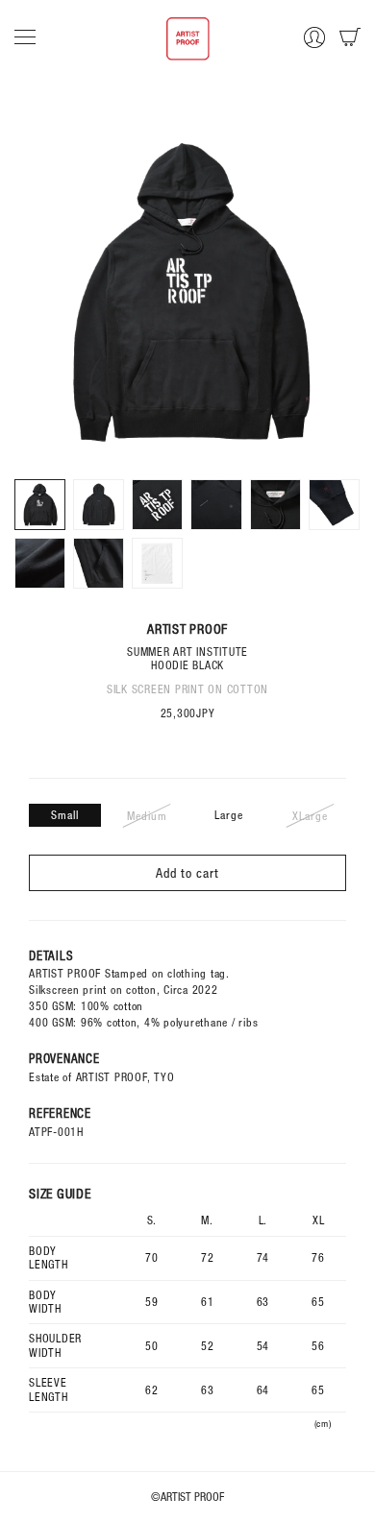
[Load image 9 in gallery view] (157, 563)
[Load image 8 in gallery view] (98, 563)
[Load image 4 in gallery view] (215, 504)
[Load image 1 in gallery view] (39, 504)
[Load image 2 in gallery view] (98, 504)
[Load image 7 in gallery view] (39, 563)
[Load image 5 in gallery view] (275, 504)
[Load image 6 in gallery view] (334, 504)
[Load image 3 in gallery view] (157, 504)
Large (228, 815)
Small (65, 815)
